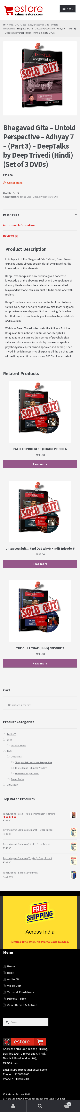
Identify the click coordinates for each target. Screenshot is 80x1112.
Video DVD (14, 986)
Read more (40, 464)
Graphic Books (18, 745)
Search (40, 1106)
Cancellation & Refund (22, 1005)
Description (11, 214)
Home (10, 24)
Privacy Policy (16, 998)
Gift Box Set (12, 784)
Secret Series (17, 779)
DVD (17, 24)
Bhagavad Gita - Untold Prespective (34, 196)
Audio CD (11, 734)
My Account (13, 1106)
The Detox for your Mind (27, 773)
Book (9, 739)
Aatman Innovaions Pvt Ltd (46, 1099)
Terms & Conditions (20, 992)
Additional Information (19, 225)
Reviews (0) (10, 236)
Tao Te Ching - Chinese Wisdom (31, 767)
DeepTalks (26, 24)
